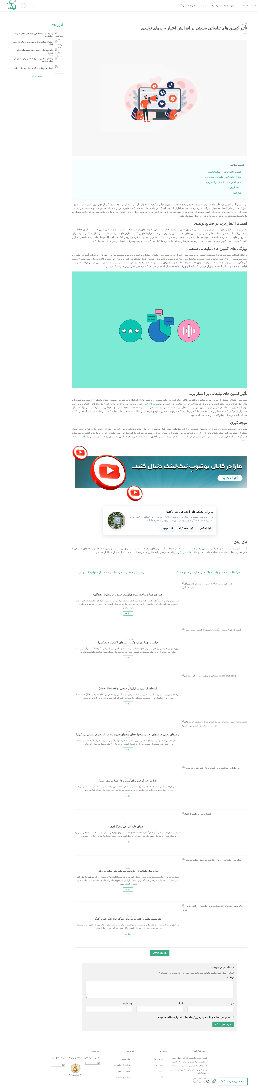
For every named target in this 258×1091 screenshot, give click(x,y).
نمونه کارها (215, 5)
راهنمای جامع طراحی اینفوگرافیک (127, 826)
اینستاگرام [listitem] (184, 528)
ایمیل (180, 1003)
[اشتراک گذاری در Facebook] (171, 562)
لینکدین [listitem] (203, 528)
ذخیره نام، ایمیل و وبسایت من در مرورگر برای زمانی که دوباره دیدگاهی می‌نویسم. (193, 1017)
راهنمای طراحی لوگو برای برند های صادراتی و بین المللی (33, 43)
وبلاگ (182, 5)
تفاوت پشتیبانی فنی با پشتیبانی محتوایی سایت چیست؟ (34, 51)
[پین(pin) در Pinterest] (159, 562)
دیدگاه (230, 977)
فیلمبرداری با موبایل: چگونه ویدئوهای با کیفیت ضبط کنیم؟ (128, 642)
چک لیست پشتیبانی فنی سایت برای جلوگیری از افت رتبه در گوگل (128, 918)
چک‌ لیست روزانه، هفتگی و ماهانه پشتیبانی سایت (33, 68)
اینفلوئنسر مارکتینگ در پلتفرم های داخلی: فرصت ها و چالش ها (32, 35)
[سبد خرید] (35, 5)
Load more (159, 953)
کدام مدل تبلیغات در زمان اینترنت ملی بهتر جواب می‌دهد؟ (127, 871)
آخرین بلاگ (57, 25)
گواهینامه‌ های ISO (153, 403)
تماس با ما (192, 5)
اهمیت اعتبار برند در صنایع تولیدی (224, 171)
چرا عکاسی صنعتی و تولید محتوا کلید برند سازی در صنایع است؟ (208, 572)
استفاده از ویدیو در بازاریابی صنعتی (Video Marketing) (128, 688)
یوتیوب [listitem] (165, 528)
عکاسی (244, 24)
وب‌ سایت (127, 1003)
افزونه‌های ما (229, 5)
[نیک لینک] (9, 5)
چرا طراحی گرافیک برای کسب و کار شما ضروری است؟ (128, 780)
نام (231, 1003)
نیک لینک (236, 192)
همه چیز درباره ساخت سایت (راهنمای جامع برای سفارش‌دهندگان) (127, 594)
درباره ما (204, 5)
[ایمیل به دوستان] (165, 562)
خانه (254, 5)
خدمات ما (244, 5)
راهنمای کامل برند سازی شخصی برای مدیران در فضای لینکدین (33, 59)
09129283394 (248, 1087)
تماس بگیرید (182, 552)
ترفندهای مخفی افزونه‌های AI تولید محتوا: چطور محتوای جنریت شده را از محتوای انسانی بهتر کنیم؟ (127, 734)
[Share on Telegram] (147, 562)
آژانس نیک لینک (200, 548)
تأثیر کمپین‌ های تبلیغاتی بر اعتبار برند (223, 182)
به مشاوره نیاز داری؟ (234, 1081)
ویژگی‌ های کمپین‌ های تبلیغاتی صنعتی (222, 177)
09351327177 (241, 1087)
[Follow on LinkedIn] (195, 1080)
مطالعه (127, 613)
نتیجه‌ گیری (235, 187)
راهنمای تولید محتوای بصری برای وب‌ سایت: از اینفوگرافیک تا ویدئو (112, 572)
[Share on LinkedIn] (153, 562)
